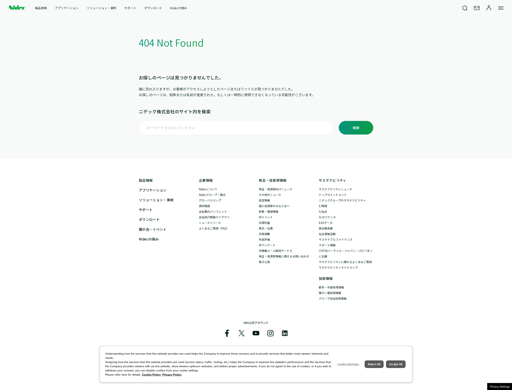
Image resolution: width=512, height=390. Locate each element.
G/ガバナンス (327, 217)
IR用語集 (264, 234)
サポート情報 (327, 245)
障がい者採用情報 (330, 293)
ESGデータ (326, 223)
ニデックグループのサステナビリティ (342, 200)
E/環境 (323, 206)
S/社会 (323, 211)
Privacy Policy (172, 374)
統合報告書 (326, 228)
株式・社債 (266, 228)
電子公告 (264, 262)
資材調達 (204, 206)
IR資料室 (264, 223)
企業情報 (206, 180)
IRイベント (266, 217)
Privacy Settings (500, 386)
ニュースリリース (210, 223)
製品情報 (41, 8)
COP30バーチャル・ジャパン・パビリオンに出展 (345, 253)
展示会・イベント (153, 229)
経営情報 (264, 200)
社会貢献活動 (327, 234)
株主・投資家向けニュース (275, 189)
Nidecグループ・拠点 (212, 195)
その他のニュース (270, 195)
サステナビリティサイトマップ (338, 267)
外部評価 (264, 239)
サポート (130, 8)
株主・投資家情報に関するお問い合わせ (284, 256)
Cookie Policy (151, 374)
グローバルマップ (210, 200)
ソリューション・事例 (101, 8)
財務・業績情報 (268, 211)
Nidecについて (208, 189)
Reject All (374, 364)
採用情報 (326, 278)
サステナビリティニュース (335, 189)
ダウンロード (153, 8)
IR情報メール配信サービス (275, 251)
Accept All (395, 364)
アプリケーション (67, 8)
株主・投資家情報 (273, 180)
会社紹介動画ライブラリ (214, 217)
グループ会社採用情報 (333, 298)
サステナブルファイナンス (335, 239)
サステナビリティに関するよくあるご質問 (345, 262)
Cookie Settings (348, 364)
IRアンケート (267, 245)
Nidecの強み (178, 8)
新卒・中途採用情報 (331, 287)
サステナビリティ (332, 180)
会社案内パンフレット (213, 211)
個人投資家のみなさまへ (274, 206)
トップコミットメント (333, 195)
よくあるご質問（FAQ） (214, 228)
